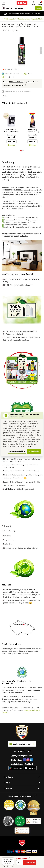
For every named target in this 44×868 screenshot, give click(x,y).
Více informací (27, 446)
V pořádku (34, 451)
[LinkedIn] (31, 760)
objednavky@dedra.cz (32, 710)
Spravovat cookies (17, 451)
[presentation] (3, 50)
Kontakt (4, 712)
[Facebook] (24, 760)
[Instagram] (28, 760)
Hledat (38, 8)
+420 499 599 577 (24, 751)
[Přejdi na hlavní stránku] (22, 3)
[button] (21, 150)
